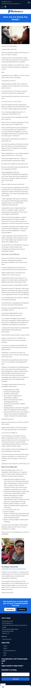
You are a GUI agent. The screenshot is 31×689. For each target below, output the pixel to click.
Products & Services (9, 650)
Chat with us (10, 609)
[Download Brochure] (12, 687)
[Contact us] (29, 687)
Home (5, 646)
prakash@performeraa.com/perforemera (14, 569)
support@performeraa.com (6, 1)
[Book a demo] (3, 687)
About (5, 648)
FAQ (4, 655)
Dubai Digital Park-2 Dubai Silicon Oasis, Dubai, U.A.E (10, 3)
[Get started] (20, 687)
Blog (4, 653)
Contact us (22, 609)
